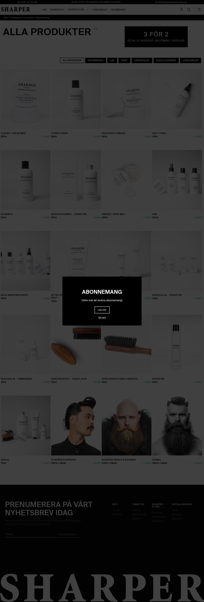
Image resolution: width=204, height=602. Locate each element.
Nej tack (102, 317)
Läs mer (102, 310)
